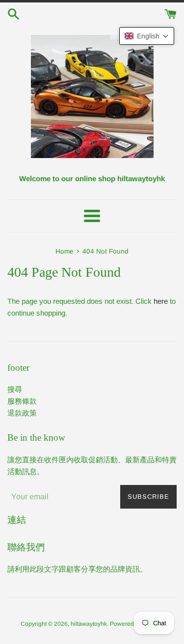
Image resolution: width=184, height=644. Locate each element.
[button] (147, 36)
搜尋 (14, 389)
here (161, 301)
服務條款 (22, 401)
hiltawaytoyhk (89, 623)
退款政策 (22, 413)
